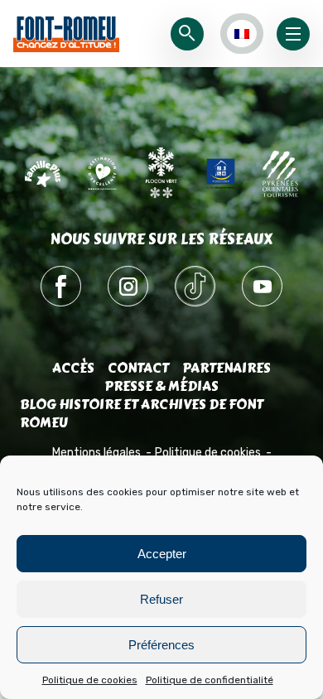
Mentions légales (96, 453)
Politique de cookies (89, 680)
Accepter (161, 554)
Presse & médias (161, 386)
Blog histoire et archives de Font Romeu (141, 413)
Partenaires (226, 368)
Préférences (161, 645)
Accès (73, 368)
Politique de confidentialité (209, 680)
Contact (138, 368)
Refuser (161, 599)
